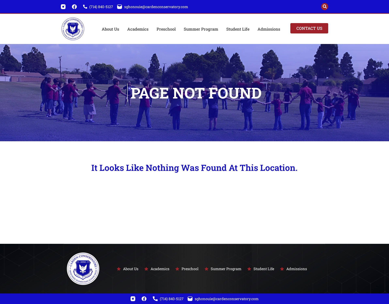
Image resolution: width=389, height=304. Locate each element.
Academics (138, 29)
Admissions (269, 29)
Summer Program (201, 29)
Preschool (166, 29)
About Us (110, 29)
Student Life (237, 29)
